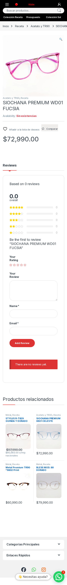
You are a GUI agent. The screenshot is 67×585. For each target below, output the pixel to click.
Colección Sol (53, 17)
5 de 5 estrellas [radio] (25, 265)
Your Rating (13, 258)
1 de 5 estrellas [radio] (10, 265)
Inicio (6, 26)
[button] (60, 39)
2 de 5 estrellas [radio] (14, 265)
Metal (8, 415)
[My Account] (59, 4)
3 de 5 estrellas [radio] (18, 265)
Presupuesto (33, 17)
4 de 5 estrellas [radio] (21, 265)
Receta (19, 26)
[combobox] (28, 10)
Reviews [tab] (10, 165)
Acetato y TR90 (40, 26)
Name (14, 306)
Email (14, 323)
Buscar (59, 10)
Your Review (14, 275)
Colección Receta (13, 17)
